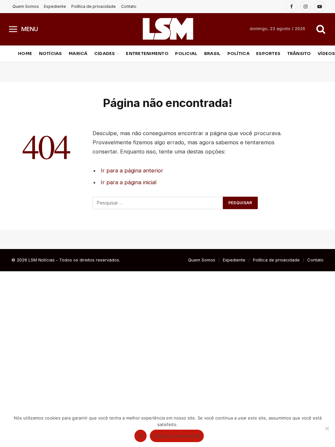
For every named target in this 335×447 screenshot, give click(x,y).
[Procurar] (320, 29)
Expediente (55, 6)
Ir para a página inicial (128, 182)
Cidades (104, 53)
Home (25, 53)
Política (238, 53)
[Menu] (13, 29)
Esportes (268, 53)
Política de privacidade (93, 6)
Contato (128, 6)
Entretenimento (147, 53)
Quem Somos (25, 6)
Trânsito (299, 53)
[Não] (327, 428)
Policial (186, 53)
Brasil (212, 53)
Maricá (78, 53)
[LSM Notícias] (167, 29)
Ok (141, 435)
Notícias (50, 53)
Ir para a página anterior (132, 170)
